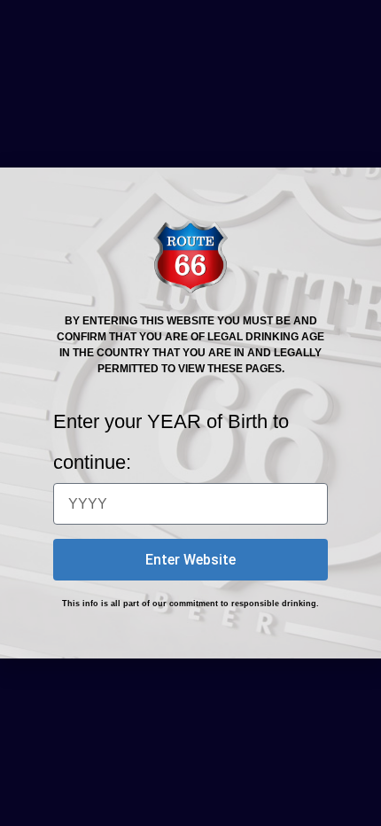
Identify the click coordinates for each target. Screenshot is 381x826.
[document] (190, 413)
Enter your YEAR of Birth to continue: (171, 441)
